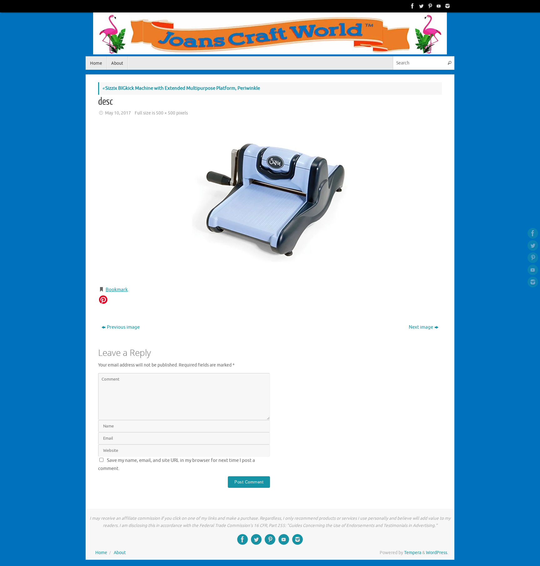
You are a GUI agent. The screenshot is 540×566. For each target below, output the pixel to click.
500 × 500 (165, 113)
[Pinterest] (429, 6)
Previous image (123, 327)
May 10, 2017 (118, 113)
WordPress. (437, 552)
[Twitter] (420, 6)
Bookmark (117, 290)
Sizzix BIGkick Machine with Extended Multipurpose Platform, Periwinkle (181, 88)
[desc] (270, 202)
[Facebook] (412, 6)
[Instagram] (446, 6)
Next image (421, 327)
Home (101, 552)
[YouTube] (438, 6)
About (120, 552)
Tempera (412, 552)
